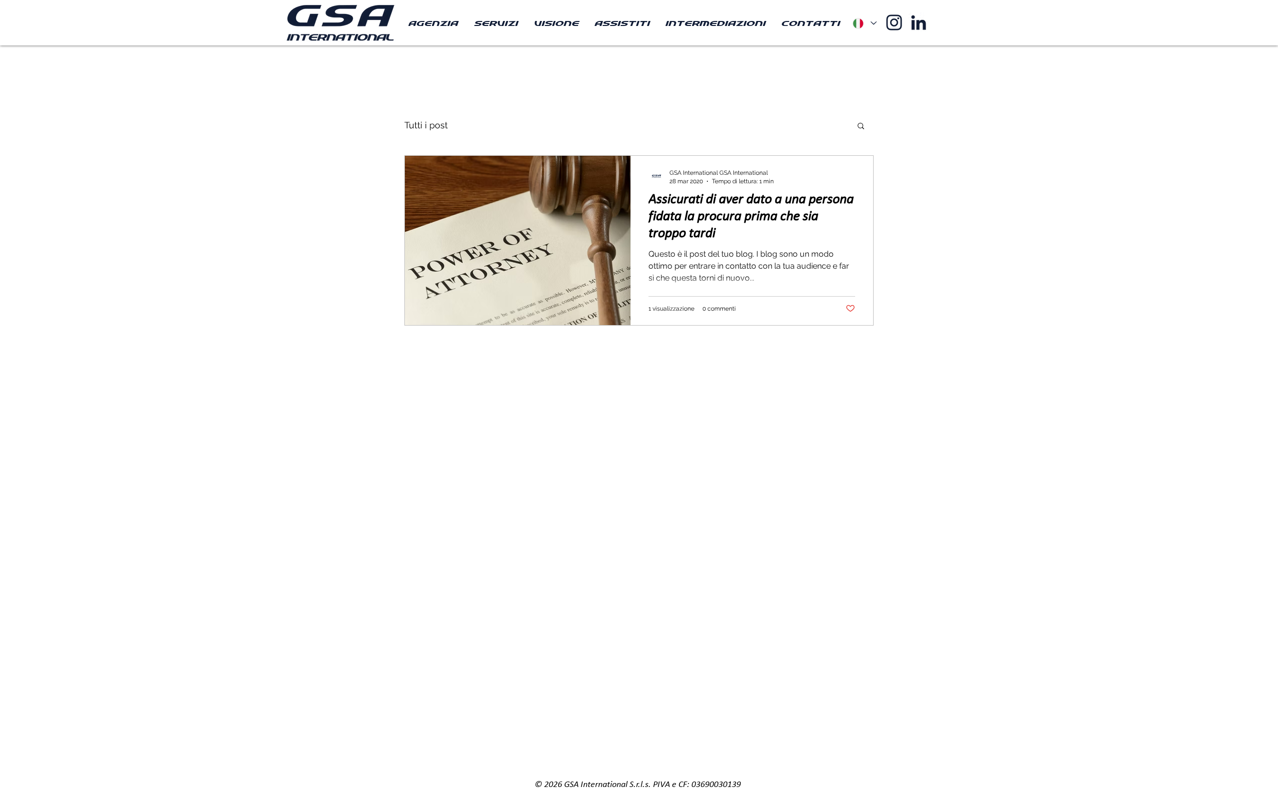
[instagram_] (894, 22)
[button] (861, 126)
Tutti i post (426, 125)
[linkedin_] (918, 22)
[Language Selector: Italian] (864, 23)
